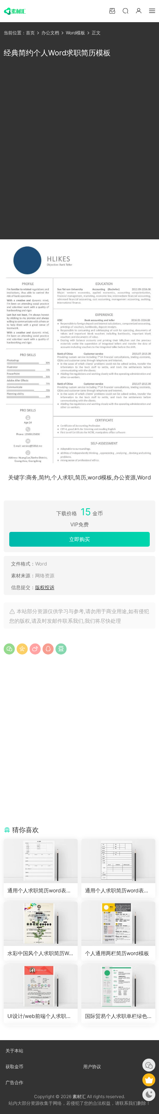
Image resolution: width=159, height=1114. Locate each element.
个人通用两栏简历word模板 (117, 953)
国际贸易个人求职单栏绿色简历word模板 (116, 1016)
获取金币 (14, 1066)
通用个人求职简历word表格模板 (39, 890)
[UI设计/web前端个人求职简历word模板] (41, 986)
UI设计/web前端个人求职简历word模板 (39, 1016)
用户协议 (92, 1066)
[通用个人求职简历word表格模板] (41, 861)
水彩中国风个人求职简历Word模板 (40, 953)
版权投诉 (44, 587)
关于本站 (14, 1050)
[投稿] (112, 10)
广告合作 (14, 1082)
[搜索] (125, 10)
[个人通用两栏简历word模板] (118, 924)
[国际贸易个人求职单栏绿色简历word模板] (118, 986)
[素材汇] (15, 11)
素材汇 (79, 1096)
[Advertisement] (79, 148)
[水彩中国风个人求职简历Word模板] (41, 924)
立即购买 (79, 539)
